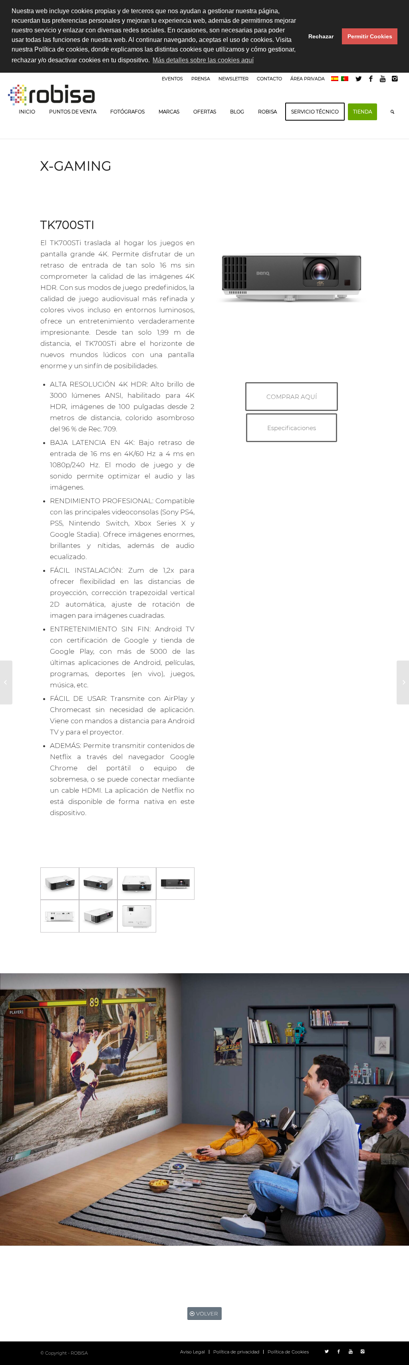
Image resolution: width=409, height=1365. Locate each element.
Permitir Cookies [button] (369, 36)
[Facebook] (371, 79)
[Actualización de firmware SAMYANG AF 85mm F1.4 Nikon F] (403, 682)
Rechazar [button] (321, 36)
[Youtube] (383, 79)
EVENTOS (172, 78)
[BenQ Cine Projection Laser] (6, 682)
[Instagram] (395, 79)
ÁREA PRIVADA (307, 78)
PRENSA (200, 78)
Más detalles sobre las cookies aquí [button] (203, 60)
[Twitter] (359, 79)
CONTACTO (269, 78)
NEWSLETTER (233, 78)
